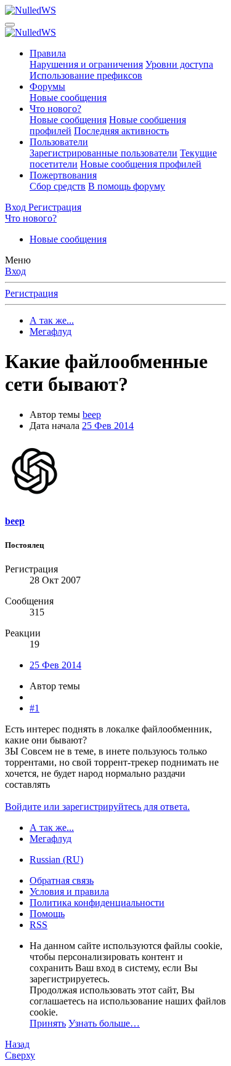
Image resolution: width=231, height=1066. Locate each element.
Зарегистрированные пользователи (103, 153)
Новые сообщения (68, 97)
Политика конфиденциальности (97, 902)
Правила (48, 53)
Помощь (47, 913)
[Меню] (10, 24)
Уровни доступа (179, 64)
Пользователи (59, 142)
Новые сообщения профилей (140, 164)
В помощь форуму (126, 186)
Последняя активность (121, 131)
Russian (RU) (56, 859)
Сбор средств (58, 186)
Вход (15, 271)
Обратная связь (62, 880)
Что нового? (55, 108)
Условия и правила (69, 891)
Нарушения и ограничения (86, 64)
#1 (34, 708)
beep (92, 414)
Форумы (47, 86)
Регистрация (31, 293)
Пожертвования (63, 175)
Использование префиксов (86, 75)
